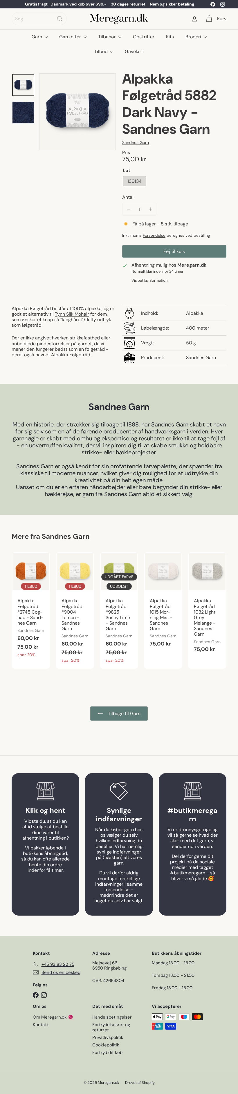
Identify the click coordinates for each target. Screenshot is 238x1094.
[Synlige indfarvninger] (119, 791)
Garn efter (70, 37)
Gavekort (134, 51)
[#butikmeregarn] (192, 791)
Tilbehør (107, 37)
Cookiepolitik (105, 1045)
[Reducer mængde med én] (128, 209)
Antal (128, 197)
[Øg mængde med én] (150, 209)
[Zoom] (77, 112)
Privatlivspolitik (107, 1037)
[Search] (60, 18)
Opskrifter (143, 37)
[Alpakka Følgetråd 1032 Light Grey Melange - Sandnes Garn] (207, 605)
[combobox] (39, 18)
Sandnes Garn (66, 536)
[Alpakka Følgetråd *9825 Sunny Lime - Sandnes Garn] (119, 610)
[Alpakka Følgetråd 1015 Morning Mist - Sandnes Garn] (163, 602)
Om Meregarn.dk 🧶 (53, 1017)
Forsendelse (154, 235)
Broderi (193, 37)
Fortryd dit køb (107, 1052)
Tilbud (101, 51)
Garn (37, 37)
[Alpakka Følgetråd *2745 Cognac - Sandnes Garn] (31, 607)
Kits (170, 37)
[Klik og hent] (45, 791)
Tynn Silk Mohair (72, 314)
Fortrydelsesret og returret (111, 1027)
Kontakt (41, 1025)
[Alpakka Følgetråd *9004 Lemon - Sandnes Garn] (75, 610)
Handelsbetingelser (112, 1017)
